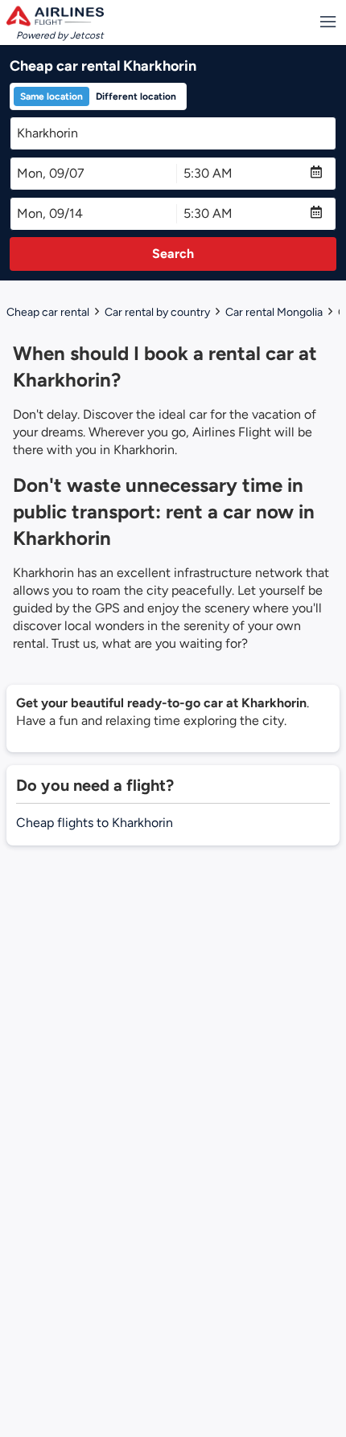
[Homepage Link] (55, 16)
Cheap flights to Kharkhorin (94, 822)
